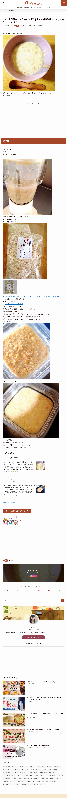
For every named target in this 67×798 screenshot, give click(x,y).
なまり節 (57, 766)
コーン (15, 772)
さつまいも (41, 766)
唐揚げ (45, 778)
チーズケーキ (8, 775)
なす (49, 766)
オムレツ (25, 769)
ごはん (32, 766)
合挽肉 (37, 778)
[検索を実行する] (62, 600)
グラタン (6, 772)
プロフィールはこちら (33, 637)
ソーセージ (43, 772)
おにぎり (6, 766)
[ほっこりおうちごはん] (33, 3)
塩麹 (52, 778)
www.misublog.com (9, 479)
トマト (24, 775)
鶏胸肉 (42, 784)
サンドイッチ (32, 772)
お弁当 (15, 766)
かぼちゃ (24, 766)
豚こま (28, 781)
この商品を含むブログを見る (14, 304)
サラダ (23, 772)
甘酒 (17, 25)
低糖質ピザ (22, 778)
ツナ (17, 775)
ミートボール (50, 775)
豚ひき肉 (36, 781)
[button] (7, 590)
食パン (16, 784)
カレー (34, 769)
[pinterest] (38, 643)
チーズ (52, 772)
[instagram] (29, 643)
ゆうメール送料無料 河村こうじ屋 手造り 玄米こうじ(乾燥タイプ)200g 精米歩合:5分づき (31, 296)
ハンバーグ (34, 775)
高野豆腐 (24, 784)
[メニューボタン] (64, 3)
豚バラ (45, 781)
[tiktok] (32, 643)
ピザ (42, 775)
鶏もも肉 (34, 784)
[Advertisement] (33, 117)
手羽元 (59, 778)
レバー (60, 775)
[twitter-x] (26, 643)
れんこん (6, 769)
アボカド (16, 769)
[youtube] (41, 643)
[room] (35, 643)
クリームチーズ (53, 769)
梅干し (13, 781)
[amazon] (44, 643)
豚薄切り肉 (7, 784)
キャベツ (42, 769)
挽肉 (5, 781)
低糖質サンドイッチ (9, 778)
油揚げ (21, 781)
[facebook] (23, 643)
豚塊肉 (53, 781)
